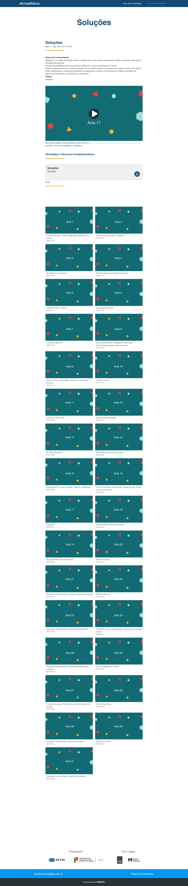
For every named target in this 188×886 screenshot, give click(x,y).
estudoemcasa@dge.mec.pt (48, 873)
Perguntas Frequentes (142, 873)
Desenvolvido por (94, 882)
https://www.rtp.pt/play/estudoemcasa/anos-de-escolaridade (114, 143)
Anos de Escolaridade (132, 3)
